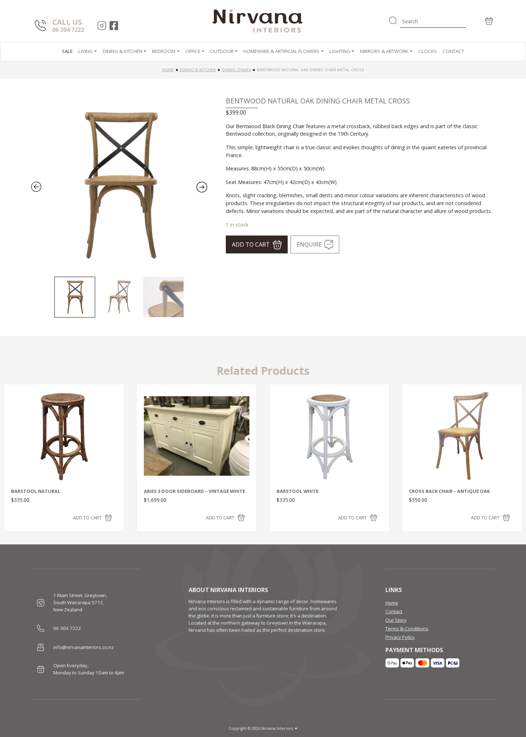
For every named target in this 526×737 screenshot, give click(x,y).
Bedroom (163, 51)
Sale (67, 51)
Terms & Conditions (406, 628)
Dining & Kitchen (122, 51)
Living (85, 51)
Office (192, 51)
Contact (453, 51)
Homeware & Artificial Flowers (281, 51)
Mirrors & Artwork (384, 51)
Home (168, 69)
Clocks (427, 51)
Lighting (340, 51)
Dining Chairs (236, 69)
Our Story (395, 620)
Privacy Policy (400, 637)
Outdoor (222, 51)
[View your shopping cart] (480, 21)
